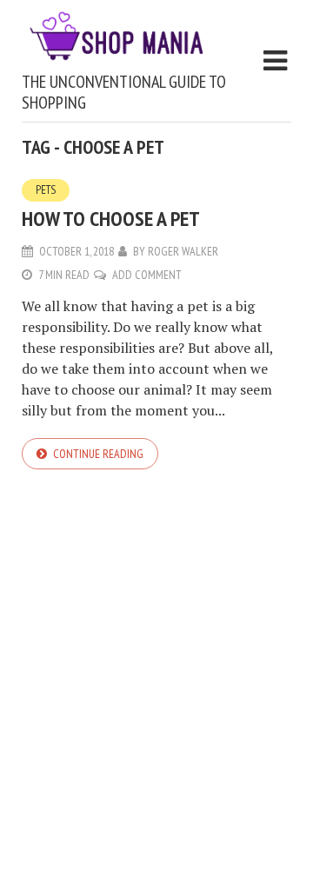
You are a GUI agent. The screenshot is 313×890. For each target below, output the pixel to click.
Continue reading (98, 454)
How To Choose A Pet (111, 218)
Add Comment (147, 274)
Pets (46, 190)
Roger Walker (183, 251)
